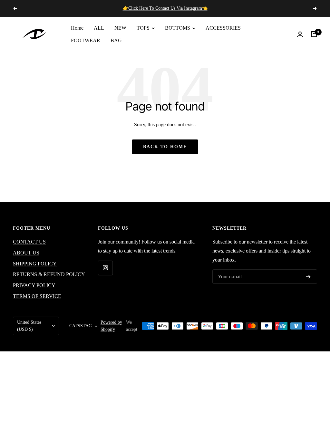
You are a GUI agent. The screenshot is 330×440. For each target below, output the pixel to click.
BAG (116, 40)
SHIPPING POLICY (35, 263)
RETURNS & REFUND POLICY (49, 274)
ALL (99, 28)
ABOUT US (26, 252)
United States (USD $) (29, 326)
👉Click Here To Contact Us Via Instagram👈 (165, 8)
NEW (120, 28)
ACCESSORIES (223, 28)
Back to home (165, 146)
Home (77, 28)
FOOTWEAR (85, 40)
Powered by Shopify (111, 326)
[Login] (300, 34)
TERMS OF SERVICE (37, 296)
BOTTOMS (178, 28)
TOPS (144, 28)
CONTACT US (29, 241)
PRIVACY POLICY (34, 285)
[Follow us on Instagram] (105, 268)
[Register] (308, 277)
